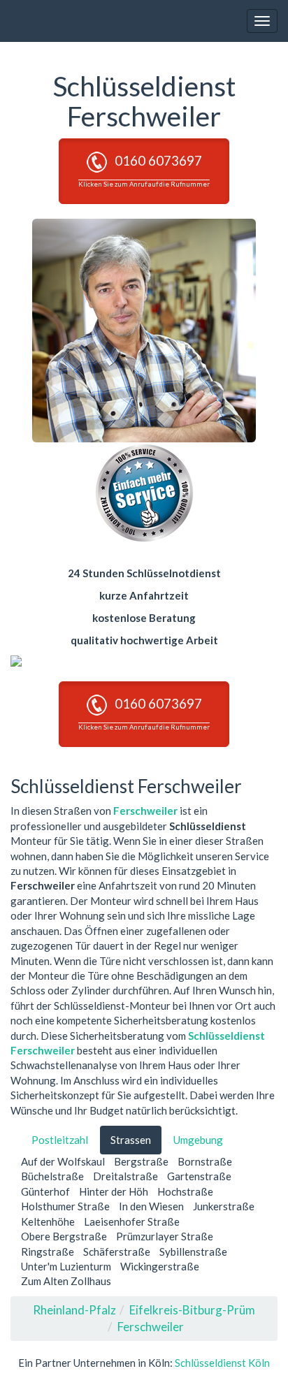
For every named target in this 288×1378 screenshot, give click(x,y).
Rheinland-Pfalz (74, 1310)
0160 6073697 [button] (144, 170)
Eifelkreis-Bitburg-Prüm (192, 1310)
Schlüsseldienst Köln (222, 1362)
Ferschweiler (145, 810)
